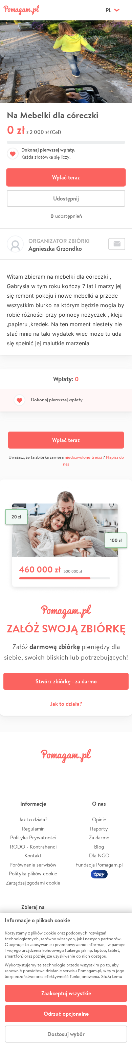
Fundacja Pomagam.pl (99, 864)
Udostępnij (66, 198)
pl (108, 10)
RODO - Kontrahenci (33, 846)
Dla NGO (99, 855)
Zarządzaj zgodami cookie (33, 882)
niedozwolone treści (83, 457)
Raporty (99, 828)
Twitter (34, 771)
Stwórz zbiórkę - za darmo (66, 681)
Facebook (13, 771)
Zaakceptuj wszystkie (66, 993)
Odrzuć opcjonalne (66, 1013)
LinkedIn (76, 771)
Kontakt (33, 855)
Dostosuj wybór (66, 1034)
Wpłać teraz (66, 177)
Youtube (119, 771)
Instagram (55, 771)
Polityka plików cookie (33, 873)
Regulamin (33, 828)
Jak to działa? (66, 703)
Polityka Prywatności (33, 837)
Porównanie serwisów (33, 864)
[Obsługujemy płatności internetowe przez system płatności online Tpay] (99, 873)
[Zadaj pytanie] (116, 244)
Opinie (99, 819)
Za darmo (99, 837)
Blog (99, 846)
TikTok (98, 771)
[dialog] (66, 981)
